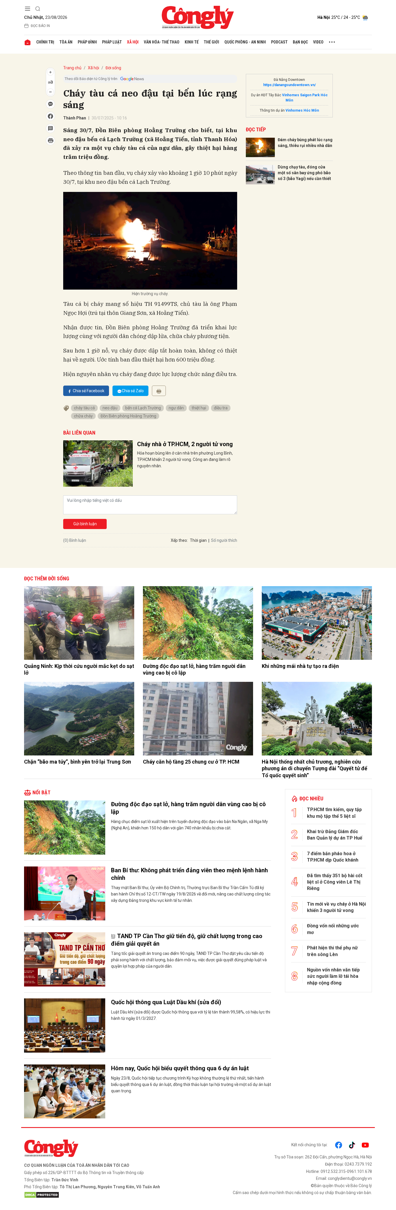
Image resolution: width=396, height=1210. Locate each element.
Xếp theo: (179, 540)
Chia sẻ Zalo (133, 390)
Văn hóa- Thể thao (161, 42)
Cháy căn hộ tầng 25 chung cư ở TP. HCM (191, 762)
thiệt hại (199, 408)
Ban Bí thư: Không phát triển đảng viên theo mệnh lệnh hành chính (189, 874)
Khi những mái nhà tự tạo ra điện (300, 666)
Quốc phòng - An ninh (245, 42)
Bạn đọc (300, 42)
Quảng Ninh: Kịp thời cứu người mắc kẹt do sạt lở (79, 669)
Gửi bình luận (85, 524)
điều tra (221, 408)
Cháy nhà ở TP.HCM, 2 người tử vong (185, 444)
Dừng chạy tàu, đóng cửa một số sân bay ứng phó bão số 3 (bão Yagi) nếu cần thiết (304, 173)
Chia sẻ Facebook (88, 390)
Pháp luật (112, 42)
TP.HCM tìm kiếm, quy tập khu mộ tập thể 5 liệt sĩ (334, 813)
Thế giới (211, 42)
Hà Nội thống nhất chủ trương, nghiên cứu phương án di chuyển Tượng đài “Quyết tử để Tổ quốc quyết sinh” (314, 768)
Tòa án (65, 42)
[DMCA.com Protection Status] (109, 1194)
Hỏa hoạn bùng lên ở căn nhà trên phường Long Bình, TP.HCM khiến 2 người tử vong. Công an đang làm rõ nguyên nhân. (185, 459)
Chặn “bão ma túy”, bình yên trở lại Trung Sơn (77, 762)
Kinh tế (192, 42)
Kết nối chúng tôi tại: (309, 1144)
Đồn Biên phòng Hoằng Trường (128, 416)
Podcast (279, 42)
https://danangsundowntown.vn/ (289, 85)
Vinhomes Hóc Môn (302, 110)
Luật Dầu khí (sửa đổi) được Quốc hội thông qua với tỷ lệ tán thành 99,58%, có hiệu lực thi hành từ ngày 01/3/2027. (190, 1015)
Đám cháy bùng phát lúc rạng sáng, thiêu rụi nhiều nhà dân (305, 142)
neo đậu (110, 408)
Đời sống (113, 68)
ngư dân (176, 408)
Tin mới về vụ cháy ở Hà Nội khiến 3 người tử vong (336, 907)
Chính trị (45, 42)
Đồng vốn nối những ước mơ (333, 929)
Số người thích (224, 540)
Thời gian (198, 540)
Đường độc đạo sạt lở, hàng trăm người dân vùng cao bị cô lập (194, 669)
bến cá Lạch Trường (143, 408)
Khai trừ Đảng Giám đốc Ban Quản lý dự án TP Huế (334, 835)
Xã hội (133, 42)
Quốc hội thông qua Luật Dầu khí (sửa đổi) (166, 1002)
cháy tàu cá (84, 408)
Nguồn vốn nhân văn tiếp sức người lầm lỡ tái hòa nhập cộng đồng (333, 976)
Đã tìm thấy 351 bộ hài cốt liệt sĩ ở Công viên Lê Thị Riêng (334, 882)
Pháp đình (87, 42)
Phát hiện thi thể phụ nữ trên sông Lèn (332, 951)
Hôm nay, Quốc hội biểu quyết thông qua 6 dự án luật (180, 1068)
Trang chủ (72, 68)
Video (318, 42)
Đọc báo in (40, 26)
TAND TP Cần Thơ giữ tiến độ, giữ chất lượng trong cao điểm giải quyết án (186, 940)
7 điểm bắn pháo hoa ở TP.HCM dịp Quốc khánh (332, 857)
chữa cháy (83, 416)
